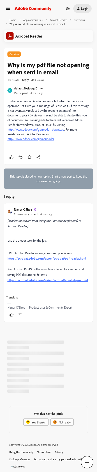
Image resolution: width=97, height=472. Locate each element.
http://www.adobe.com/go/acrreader (30, 139)
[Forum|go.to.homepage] (33, 8)
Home (12, 20)
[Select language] (68, 8)
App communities (33, 20)
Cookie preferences (19, 459)
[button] (8, 10)
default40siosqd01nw (28, 88)
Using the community (21, 452)
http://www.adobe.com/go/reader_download (35, 129)
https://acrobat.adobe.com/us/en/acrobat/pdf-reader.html (46, 258)
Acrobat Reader (58, 20)
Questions (79, 20)
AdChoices (19, 466)
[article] (48, 262)
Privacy (59, 452)
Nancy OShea (23, 209)
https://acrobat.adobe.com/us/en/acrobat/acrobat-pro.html (47, 280)
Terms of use (44, 452)
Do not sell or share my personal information (59, 459)
